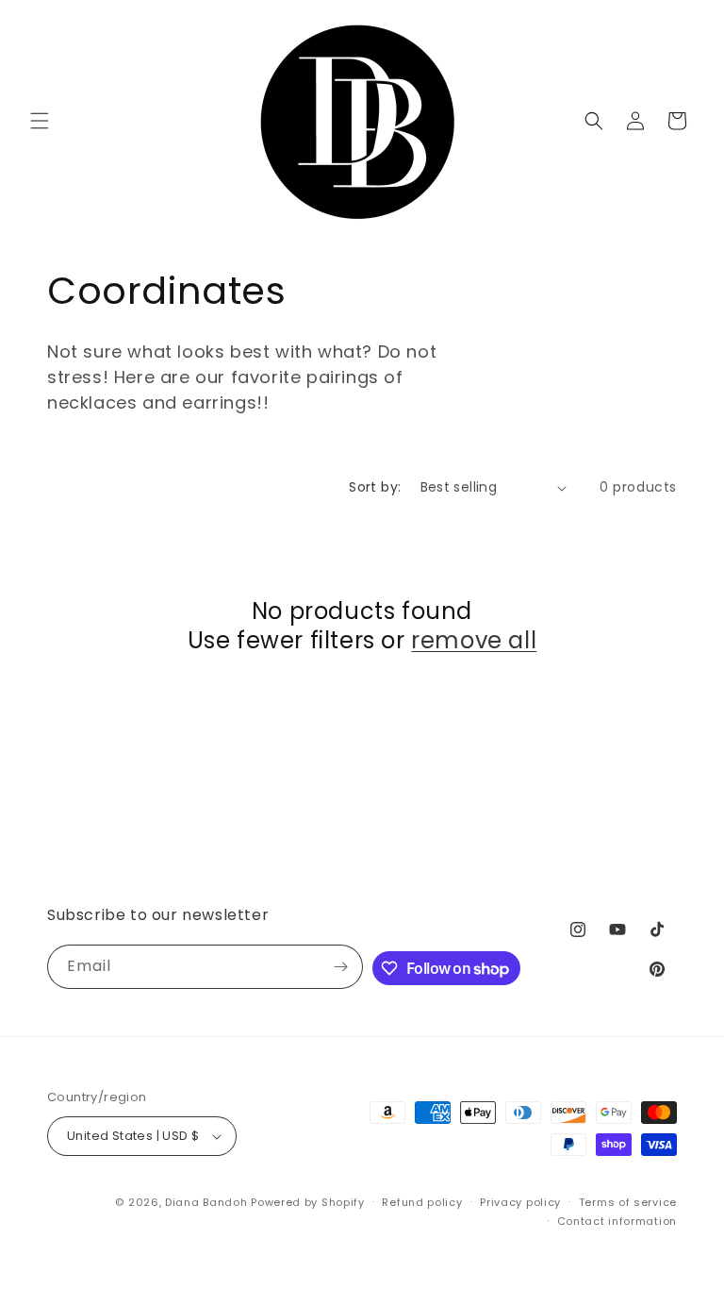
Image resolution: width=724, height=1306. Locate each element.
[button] (39, 121)
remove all (473, 640)
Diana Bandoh (208, 1202)
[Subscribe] (341, 967)
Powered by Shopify (308, 1202)
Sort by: (375, 486)
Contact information (617, 1221)
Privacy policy (520, 1202)
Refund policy (422, 1202)
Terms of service (628, 1202)
